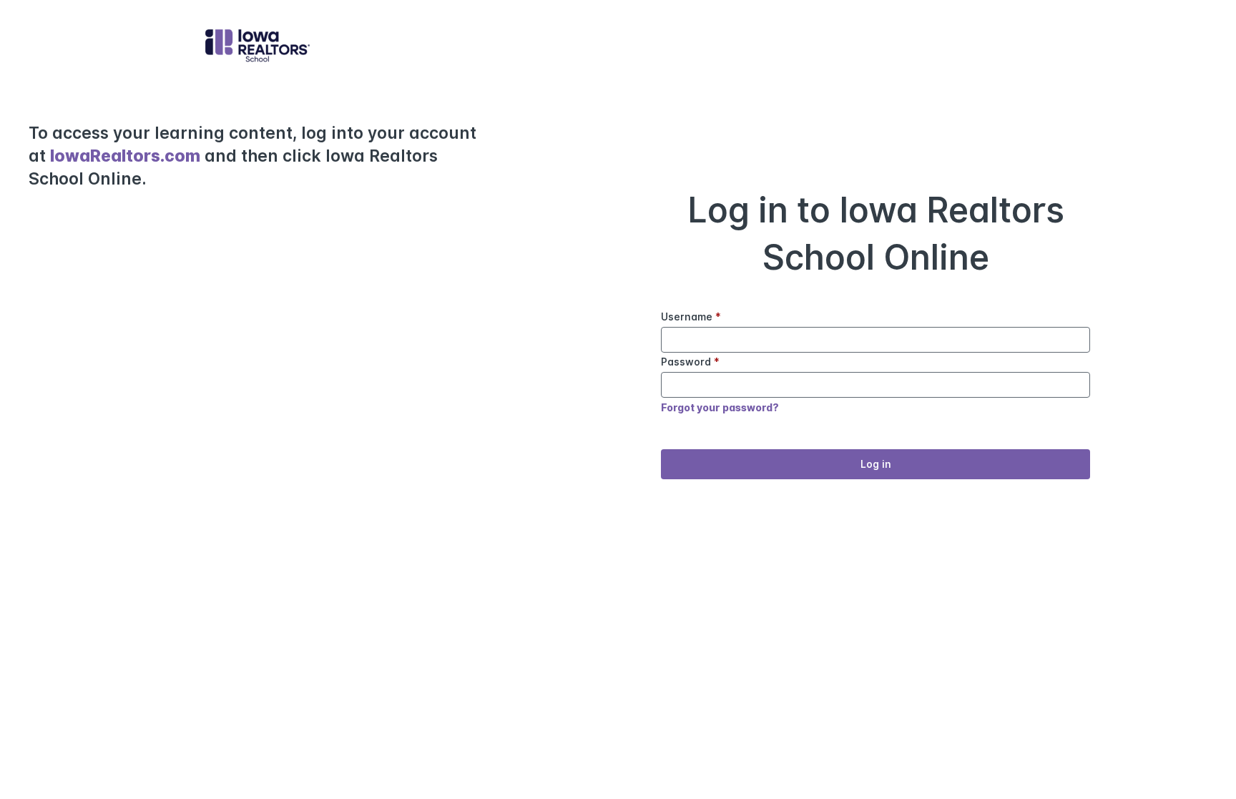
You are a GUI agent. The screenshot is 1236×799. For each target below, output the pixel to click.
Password (690, 362)
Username (691, 316)
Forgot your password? (720, 407)
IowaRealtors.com (125, 156)
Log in (875, 464)
